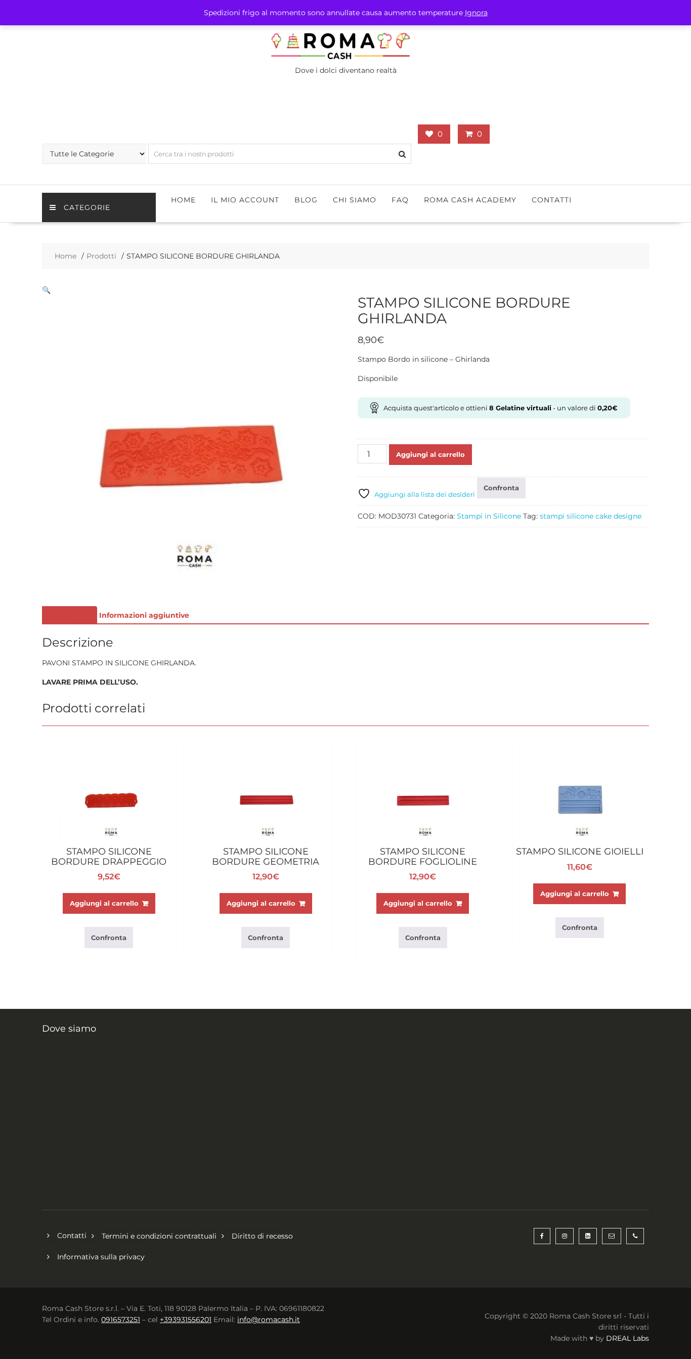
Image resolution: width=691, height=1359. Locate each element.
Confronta (501, 488)
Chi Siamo (354, 199)
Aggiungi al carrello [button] (104, 903)
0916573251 (120, 1319)
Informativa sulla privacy (101, 1256)
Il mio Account (245, 199)
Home (183, 199)
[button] (46, 289)
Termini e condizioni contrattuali (159, 1236)
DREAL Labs (627, 1338)
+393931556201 (185, 1319)
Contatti (552, 199)
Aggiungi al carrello (430, 454)
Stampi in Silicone (489, 516)
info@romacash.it (268, 1319)
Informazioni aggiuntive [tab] (144, 615)
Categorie (87, 207)
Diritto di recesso (262, 1236)
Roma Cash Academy (470, 199)
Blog (306, 199)
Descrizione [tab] (68, 615)
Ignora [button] (476, 12)
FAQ (400, 199)
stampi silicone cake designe (590, 516)
